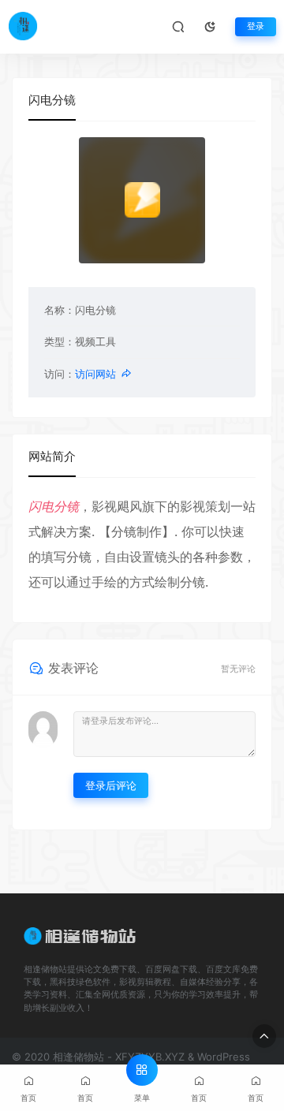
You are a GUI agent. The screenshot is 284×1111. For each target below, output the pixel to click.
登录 (255, 26)
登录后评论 (110, 785)
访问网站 (95, 373)
